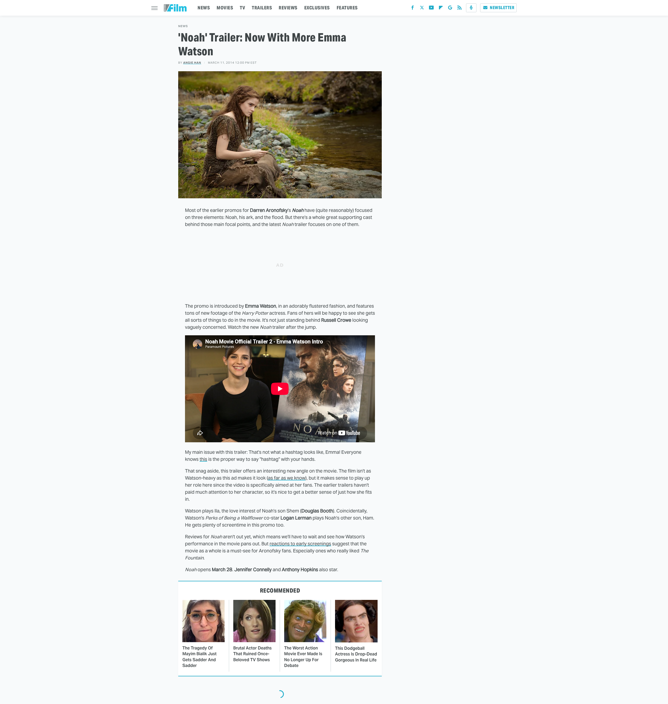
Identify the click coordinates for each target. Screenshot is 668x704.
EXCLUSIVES (317, 8)
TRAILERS (262, 8)
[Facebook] (412, 8)
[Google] (450, 8)
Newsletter (502, 7)
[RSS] (459, 8)
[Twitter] (422, 8)
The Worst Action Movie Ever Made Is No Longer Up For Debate (303, 656)
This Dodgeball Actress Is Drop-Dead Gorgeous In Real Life (356, 654)
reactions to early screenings (300, 544)
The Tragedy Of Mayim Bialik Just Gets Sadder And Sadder (199, 656)
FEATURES (347, 8)
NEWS (204, 8)
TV (242, 8)
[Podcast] (471, 7)
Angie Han (192, 62)
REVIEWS (288, 8)
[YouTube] (431, 8)
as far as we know (286, 478)
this (203, 459)
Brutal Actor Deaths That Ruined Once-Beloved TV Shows (252, 654)
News (183, 26)
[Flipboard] (441, 8)
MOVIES (225, 8)
